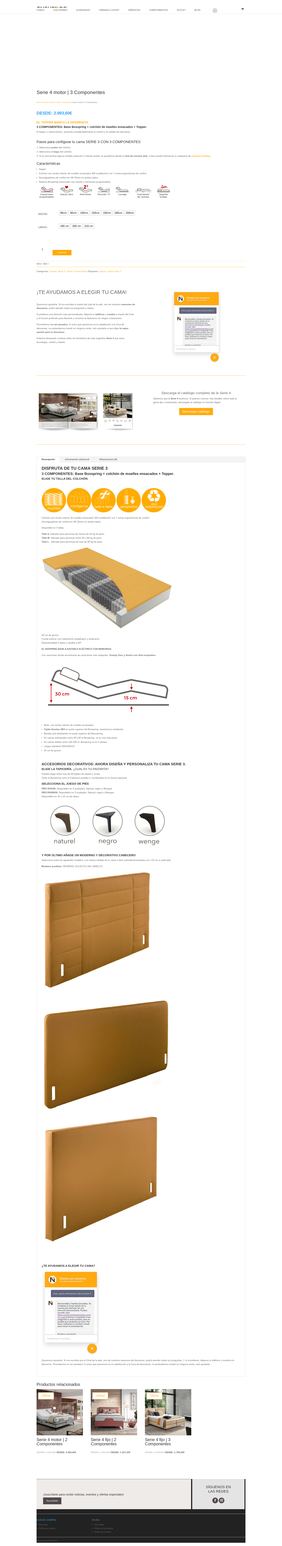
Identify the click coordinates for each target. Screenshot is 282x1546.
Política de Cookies (102, 1532)
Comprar (62, 253)
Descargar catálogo (196, 411)
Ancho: (43, 214)
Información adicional (77, 459)
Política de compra (47, 1528)
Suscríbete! (52, 1500)
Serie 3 (52, 102)
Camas (45, 102)
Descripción (48, 459)
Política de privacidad (103, 1528)
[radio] (63, 212)
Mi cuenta (43, 1525)
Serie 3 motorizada (63, 102)
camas (102, 271)
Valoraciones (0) (108, 459)
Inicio (39, 102)
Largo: (42, 227)
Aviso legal (99, 1525)
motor (110, 271)
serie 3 (117, 271)
